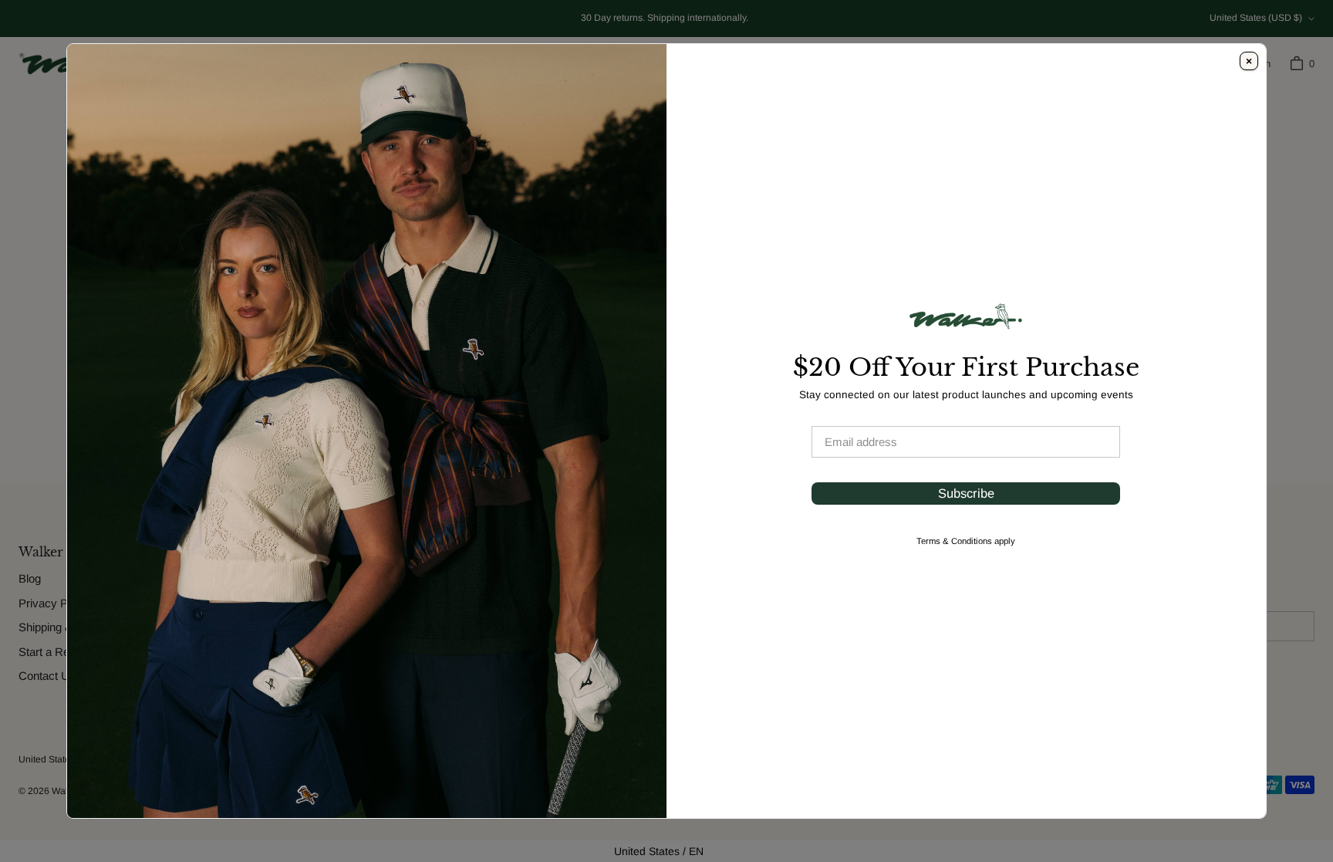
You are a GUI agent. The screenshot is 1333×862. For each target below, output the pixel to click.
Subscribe (966, 493)
